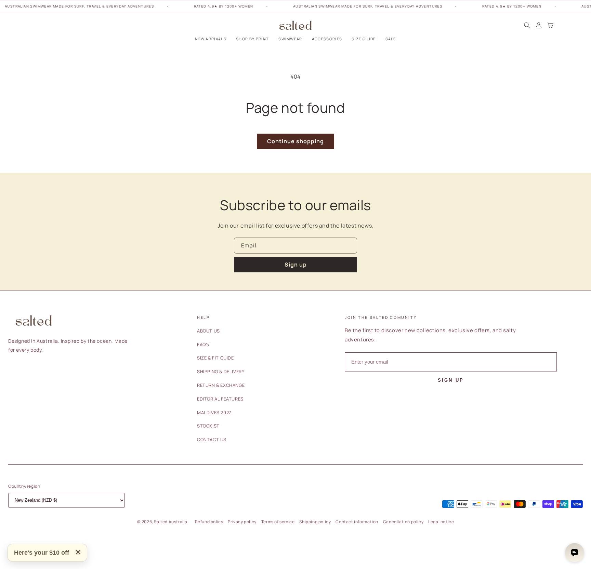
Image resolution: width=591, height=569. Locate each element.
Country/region (24, 486)
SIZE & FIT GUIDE (215, 358)
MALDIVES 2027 (214, 412)
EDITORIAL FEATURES (220, 399)
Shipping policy (315, 522)
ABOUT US (208, 331)
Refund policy (209, 522)
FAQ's (203, 344)
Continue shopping (295, 141)
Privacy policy (242, 522)
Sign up (296, 264)
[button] (252, 39)
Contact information (357, 522)
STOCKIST (208, 426)
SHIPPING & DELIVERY (220, 371)
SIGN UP (451, 380)
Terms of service (278, 522)
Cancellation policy (403, 522)
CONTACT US (211, 439)
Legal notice (441, 522)
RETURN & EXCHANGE (221, 385)
